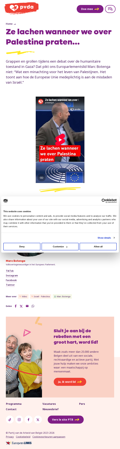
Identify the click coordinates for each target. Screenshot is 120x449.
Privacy (10, 436)
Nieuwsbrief (50, 409)
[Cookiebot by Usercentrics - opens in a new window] (104, 201)
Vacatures (49, 404)
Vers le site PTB (62, 419)
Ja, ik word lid (67, 381)
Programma (14, 404)
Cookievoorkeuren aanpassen (48, 436)
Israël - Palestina (42, 296)
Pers (82, 404)
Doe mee (87, 9)
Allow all (98, 246)
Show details (104, 238)
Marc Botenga (63, 296)
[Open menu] (110, 9)
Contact (11, 409)
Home (9, 23)
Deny (22, 246)
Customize (58, 246)
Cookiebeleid (23, 436)
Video (24, 296)
